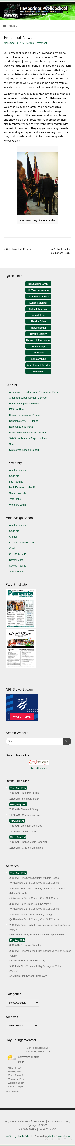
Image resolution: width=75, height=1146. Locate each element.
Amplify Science (18, 470)
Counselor (38, 352)
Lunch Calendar (38, 302)
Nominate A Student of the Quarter (27, 432)
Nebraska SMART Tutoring (23, 421)
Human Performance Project (24, 415)
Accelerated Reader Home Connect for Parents (34, 392)
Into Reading (16, 481)
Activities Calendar (38, 296)
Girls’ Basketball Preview (18, 249)
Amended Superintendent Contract (28, 398)
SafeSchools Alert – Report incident (28, 438)
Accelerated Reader (38, 365)
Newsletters (38, 315)
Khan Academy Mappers (22, 542)
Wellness (38, 371)
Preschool (41, 42)
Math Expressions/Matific (22, 487)
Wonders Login (17, 504)
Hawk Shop (38, 346)
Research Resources (38, 340)
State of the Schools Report (24, 450)
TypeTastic (15, 499)
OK (66, 741)
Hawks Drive (38, 321)
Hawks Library (38, 334)
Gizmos (13, 536)
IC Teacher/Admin (38, 290)
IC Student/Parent (38, 284)
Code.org (14, 476)
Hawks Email (38, 327)
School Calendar (38, 309)
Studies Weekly (17, 493)
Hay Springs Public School (18, 1136)
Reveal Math (16, 560)
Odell (12, 548)
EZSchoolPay (16, 409)
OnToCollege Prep (19, 554)
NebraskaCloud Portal (21, 426)
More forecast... (13, 1091)
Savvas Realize (17, 565)
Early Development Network (24, 403)
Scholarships (38, 359)
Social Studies (17, 571)
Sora (11, 444)
